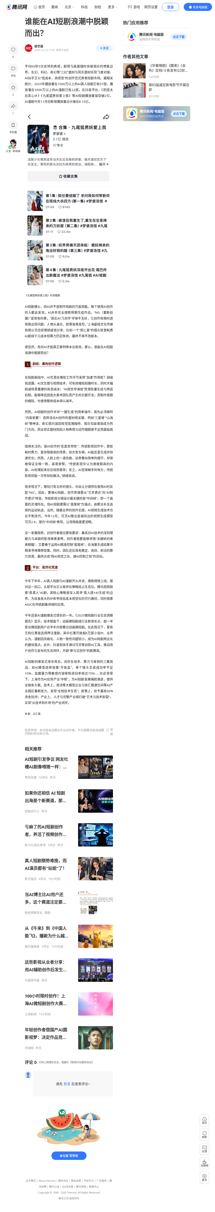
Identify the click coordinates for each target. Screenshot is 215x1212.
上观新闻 (31, 1014)
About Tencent (47, 1181)
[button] (179, 37)
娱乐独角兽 (32, 946)
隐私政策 (76, 1181)
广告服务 (102, 1181)
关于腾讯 (31, 1181)
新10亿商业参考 (35, 845)
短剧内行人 (32, 811)
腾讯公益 (54, 1186)
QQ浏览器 (67, 1186)
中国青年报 (32, 980)
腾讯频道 (81, 1186)
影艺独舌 (31, 878)
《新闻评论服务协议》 (81, 1062)
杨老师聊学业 (33, 912)
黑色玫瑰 (31, 777)
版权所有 (74, 1198)
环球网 (29, 1047)
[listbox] (69, 898)
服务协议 (63, 1181)
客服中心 (94, 1186)
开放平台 (89, 1181)
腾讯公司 (64, 1198)
